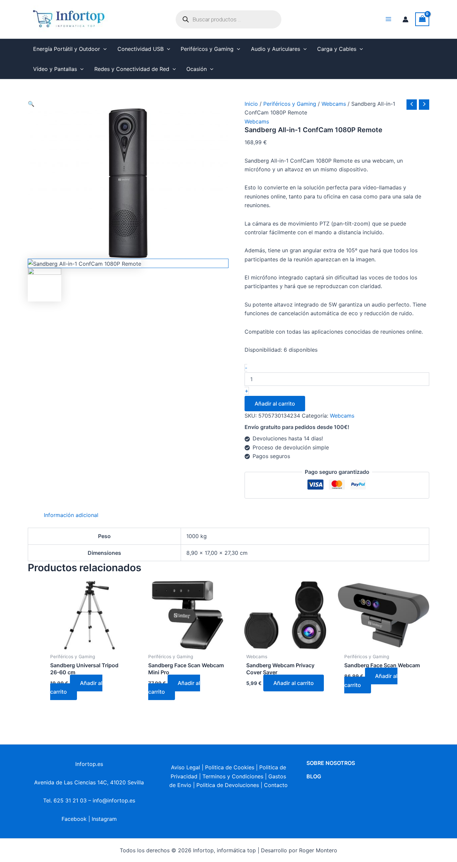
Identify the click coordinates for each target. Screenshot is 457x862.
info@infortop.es (114, 800)
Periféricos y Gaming (207, 49)
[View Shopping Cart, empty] (422, 19)
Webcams (334, 103)
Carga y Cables (336, 49)
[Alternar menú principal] (388, 19)
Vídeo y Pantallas (55, 69)
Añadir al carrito (275, 403)
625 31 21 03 (70, 800)
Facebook (74, 818)
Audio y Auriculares (275, 49)
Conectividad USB (140, 49)
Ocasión (196, 69)
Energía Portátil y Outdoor (66, 49)
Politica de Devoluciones (227, 785)
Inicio (251, 103)
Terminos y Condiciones (232, 776)
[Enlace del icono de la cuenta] (405, 19)
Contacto (276, 785)
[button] (103, 49)
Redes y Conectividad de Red (131, 69)
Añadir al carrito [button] (76, 687)
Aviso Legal (185, 767)
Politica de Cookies (229, 767)
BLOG (313, 776)
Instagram (104, 818)
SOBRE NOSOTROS (330, 763)
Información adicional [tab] (71, 515)
